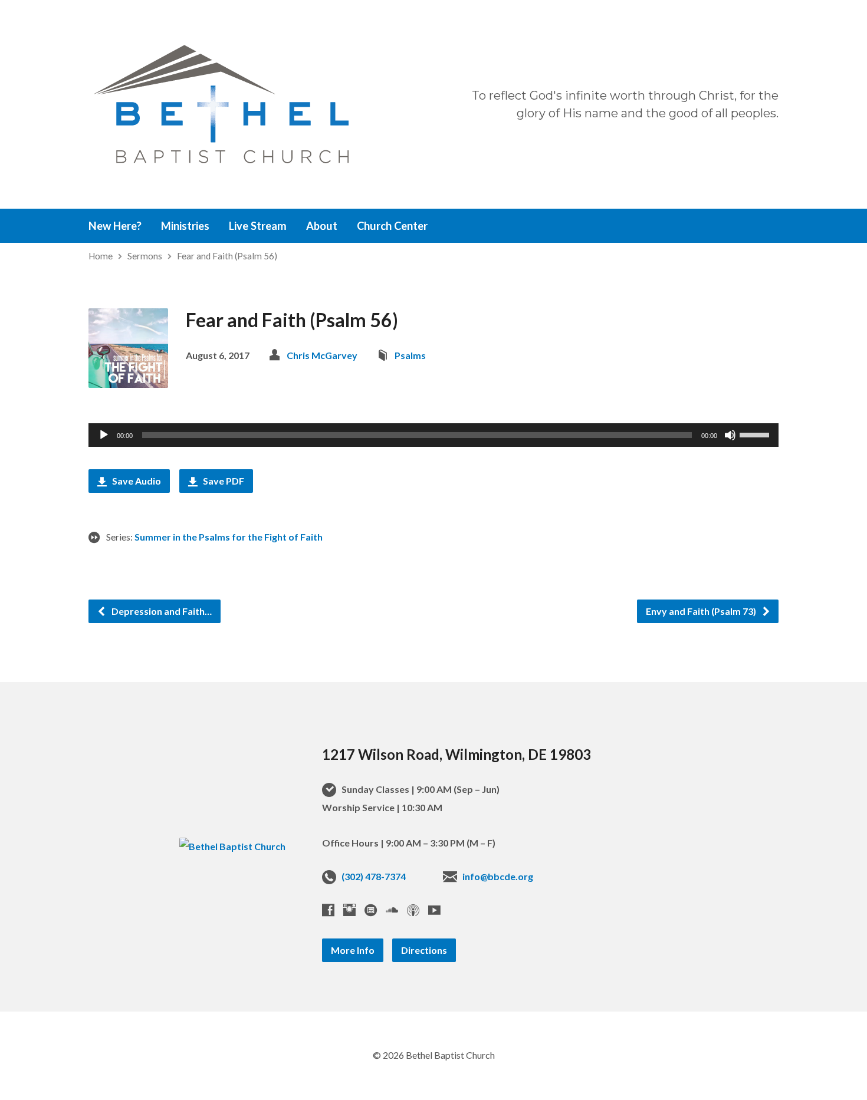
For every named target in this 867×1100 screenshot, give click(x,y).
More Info (353, 950)
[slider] (756, 433)
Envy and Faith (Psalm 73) (702, 611)
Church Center (392, 225)
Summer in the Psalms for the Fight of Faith (228, 536)
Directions (424, 950)
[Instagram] (349, 910)
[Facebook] (328, 910)
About (321, 225)
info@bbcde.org (497, 876)
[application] (433, 435)
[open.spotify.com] (370, 910)
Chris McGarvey (322, 355)
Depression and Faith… (161, 611)
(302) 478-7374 (373, 876)
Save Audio (135, 480)
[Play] (104, 435)
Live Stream (258, 225)
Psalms (410, 355)
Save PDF (222, 480)
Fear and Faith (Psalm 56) (227, 256)
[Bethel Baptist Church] (232, 846)
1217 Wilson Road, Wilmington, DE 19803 (456, 754)
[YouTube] (434, 910)
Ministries (185, 225)
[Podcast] (413, 910)
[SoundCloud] (392, 910)
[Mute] (730, 435)
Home (100, 256)
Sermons (144, 256)
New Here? (115, 225)
